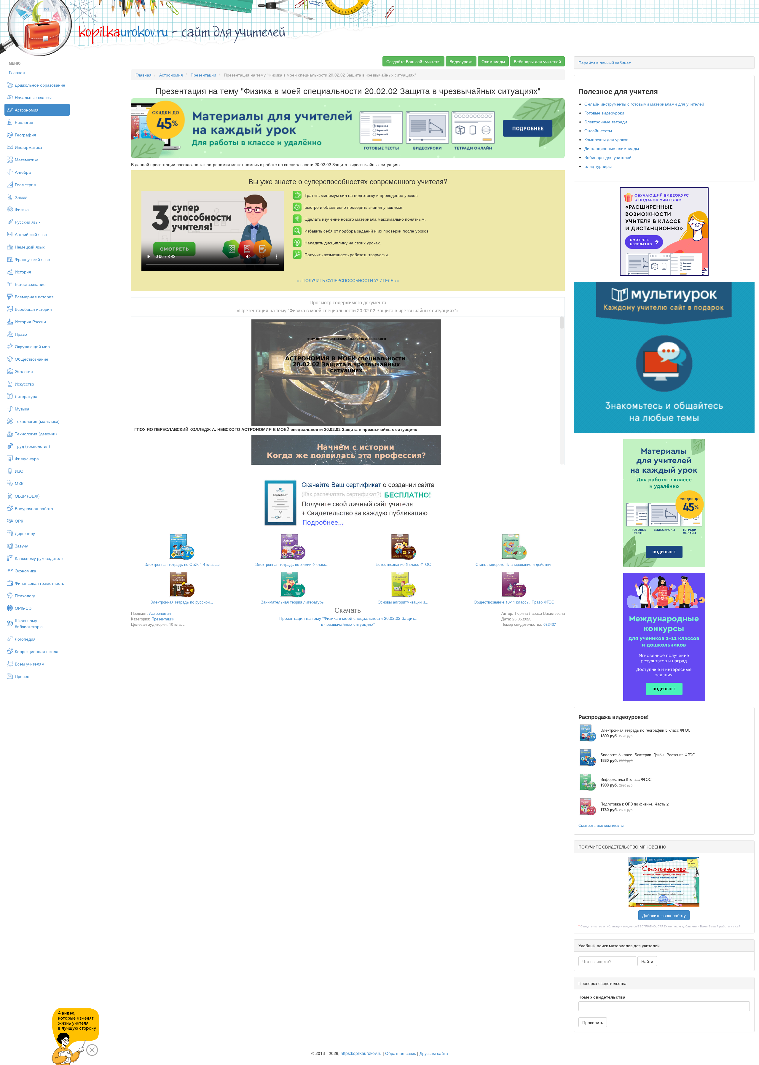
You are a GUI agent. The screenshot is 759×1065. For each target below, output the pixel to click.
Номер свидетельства (601, 997)
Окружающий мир (32, 346)
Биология (24, 122)
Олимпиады (493, 61)
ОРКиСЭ (23, 608)
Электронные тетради (605, 122)
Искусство (24, 384)
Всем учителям (29, 664)
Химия (21, 197)
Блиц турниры (598, 166)
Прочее (22, 676)
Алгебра (23, 172)
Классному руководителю (40, 558)
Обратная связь (400, 1053)
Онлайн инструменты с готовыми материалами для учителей (644, 104)
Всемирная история (34, 297)
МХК (19, 483)
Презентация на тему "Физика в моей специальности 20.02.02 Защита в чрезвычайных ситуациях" (348, 617)
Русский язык (27, 222)
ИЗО (19, 471)
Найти (647, 961)
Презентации (203, 75)
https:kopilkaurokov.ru (361, 1053)
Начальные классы (33, 97)
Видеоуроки (461, 61)
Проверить (592, 1022)
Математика (27, 160)
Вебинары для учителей (537, 61)
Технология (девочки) (36, 434)
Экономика (25, 571)
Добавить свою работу (664, 915)
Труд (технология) (32, 446)
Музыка (22, 409)
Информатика (28, 147)
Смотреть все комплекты (601, 825)
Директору (25, 533)
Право (21, 334)
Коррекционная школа (36, 651)
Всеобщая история (33, 309)
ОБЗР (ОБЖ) (27, 496)
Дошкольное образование (40, 85)
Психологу (25, 595)
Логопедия (25, 639)
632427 (549, 624)
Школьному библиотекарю (29, 623)
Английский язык (31, 234)
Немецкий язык (29, 247)
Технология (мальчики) (37, 421)
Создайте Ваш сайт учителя (413, 61)
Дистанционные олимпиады (611, 148)
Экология (24, 371)
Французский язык (32, 259)
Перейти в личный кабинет (604, 63)
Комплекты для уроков (606, 139)
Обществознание (31, 359)
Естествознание (30, 284)
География (25, 135)
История (23, 272)
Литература (26, 396)
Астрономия (27, 110)
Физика (22, 209)
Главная (17, 72)
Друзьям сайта (434, 1053)
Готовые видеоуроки (604, 113)
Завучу (21, 546)
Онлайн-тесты (598, 130)
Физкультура (27, 458)
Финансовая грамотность (39, 583)
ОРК (19, 521)
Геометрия (25, 184)
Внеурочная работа (34, 508)
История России (30, 321)
